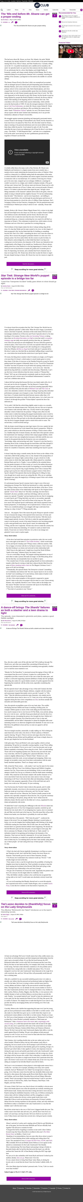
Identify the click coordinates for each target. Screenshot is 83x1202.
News (16, 10)
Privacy (59, 1188)
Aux (64, 10)
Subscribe (55, 10)
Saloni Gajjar (6, 914)
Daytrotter (25, 1)
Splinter (19, 1)
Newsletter (73, 10)
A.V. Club (7, 1)
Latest (8, 10)
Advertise (29, 1188)
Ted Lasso (11, 918)
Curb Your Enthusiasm (16, 106)
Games (46, 10)
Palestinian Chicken (20, 110)
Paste (2, 1)
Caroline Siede (6, 286)
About (14, 1188)
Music (37, 10)
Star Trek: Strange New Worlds (17, 290)
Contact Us (67, 1188)
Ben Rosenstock (7, 620)
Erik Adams (5, 19)
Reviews (5, 22)
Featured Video (64, 43)
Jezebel (13, 1)
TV (23, 10)
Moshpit (31, 1)
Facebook (45, 1188)
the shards (12, 625)
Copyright (52, 1188)
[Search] (1, 10)
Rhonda (43, 806)
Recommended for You (67, 13)
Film (30, 10)
